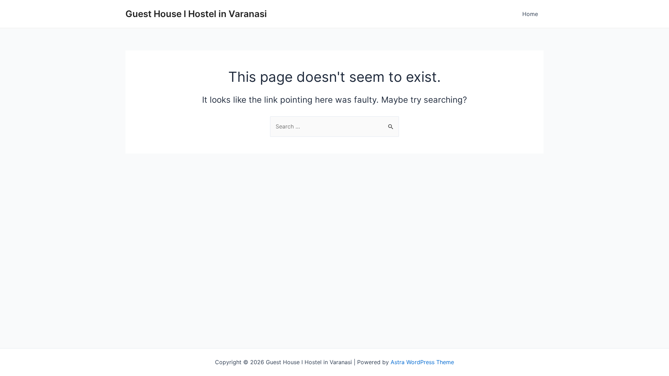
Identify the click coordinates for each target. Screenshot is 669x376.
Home (530, 13)
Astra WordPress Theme (422, 362)
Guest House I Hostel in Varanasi (196, 13)
